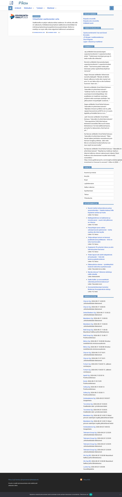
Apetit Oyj (86, 375)
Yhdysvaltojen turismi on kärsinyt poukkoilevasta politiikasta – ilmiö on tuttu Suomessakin (100, 239)
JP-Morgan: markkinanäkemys (93, 37)
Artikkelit (18, 8)
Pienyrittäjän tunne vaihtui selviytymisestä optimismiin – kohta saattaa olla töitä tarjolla (100, 230)
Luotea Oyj (86, 467)
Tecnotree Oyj (88, 404)
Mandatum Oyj (88, 318)
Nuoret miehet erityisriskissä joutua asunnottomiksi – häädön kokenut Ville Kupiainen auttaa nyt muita (101, 210)
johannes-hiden (52, 32)
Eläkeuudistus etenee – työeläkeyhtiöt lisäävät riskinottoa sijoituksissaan (100, 265)
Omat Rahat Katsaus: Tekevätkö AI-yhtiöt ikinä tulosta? (97, 88)
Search (112, 8)
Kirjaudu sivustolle (89, 19)
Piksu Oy (11, 480)
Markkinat (50, 8)
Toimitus (18, 480)
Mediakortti (35, 480)
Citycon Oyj (87, 301)
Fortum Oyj (87, 364)
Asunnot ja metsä (90, 173)
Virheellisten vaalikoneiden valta (46, 19)
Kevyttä (86, 176)
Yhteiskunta (36, 16)
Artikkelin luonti (88, 23)
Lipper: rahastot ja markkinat (92, 42)
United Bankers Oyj (89, 313)
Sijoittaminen (88, 191)
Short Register (88, 39)
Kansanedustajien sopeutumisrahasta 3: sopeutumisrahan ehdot (97, 54)
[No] (120, 494)
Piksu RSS (86, 480)
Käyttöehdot (26, 480)
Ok (91, 494)
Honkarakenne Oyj (89, 398)
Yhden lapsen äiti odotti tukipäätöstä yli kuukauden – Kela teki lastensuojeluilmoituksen (100, 257)
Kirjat (86, 180)
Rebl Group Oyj (88, 330)
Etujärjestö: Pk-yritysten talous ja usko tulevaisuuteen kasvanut (100, 248)
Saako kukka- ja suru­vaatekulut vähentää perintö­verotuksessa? (98, 281)
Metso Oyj (86, 341)
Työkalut (39, 8)
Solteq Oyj (86, 387)
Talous (86, 194)
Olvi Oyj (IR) (87, 455)
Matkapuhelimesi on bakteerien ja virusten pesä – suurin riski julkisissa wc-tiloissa (100, 220)
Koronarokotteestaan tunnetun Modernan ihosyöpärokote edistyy (99, 288)
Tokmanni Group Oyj (90, 433)
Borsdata (86, 35)
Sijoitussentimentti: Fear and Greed (95, 33)
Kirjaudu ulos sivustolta (91, 21)
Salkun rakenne (89, 187)
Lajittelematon (89, 183)
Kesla (85, 381)
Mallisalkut (28, 8)
